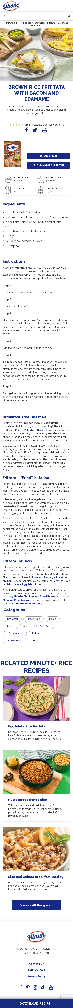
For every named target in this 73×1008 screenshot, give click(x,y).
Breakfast (12, 619)
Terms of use (36, 970)
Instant (36, 633)
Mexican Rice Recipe (16, 600)
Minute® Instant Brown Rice (33, 430)
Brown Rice (33, 619)
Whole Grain (14, 640)
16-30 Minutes (15, 633)
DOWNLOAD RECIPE (34, 1003)
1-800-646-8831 (38, 953)
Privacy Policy (36, 976)
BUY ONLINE (50, 156)
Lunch (10, 626)
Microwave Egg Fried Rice (24, 584)
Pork (33, 640)
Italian (52, 619)
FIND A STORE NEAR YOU (50, 165)
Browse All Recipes (34, 905)
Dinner (27, 626)
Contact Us (36, 963)
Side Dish (45, 626)
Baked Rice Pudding (29, 603)
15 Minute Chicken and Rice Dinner (32, 596)
